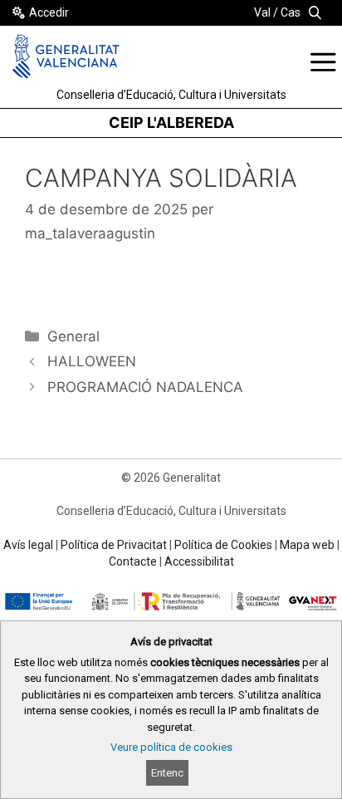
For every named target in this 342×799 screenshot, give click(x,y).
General (73, 336)
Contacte (133, 561)
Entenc (167, 773)
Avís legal (28, 544)
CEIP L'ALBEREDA (171, 122)
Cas (290, 12)
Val (262, 12)
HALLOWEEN (91, 361)
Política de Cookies (223, 544)
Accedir (49, 12)
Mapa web (307, 544)
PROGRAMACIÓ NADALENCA (145, 387)
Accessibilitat (199, 561)
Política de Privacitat (114, 544)
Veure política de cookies (171, 747)
